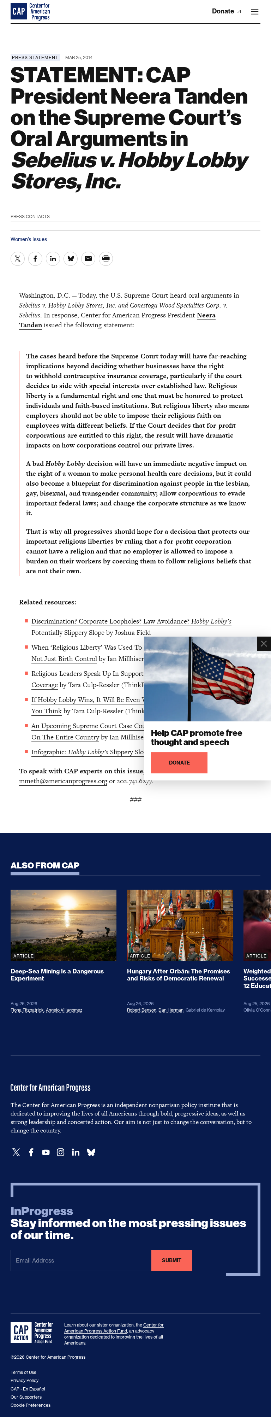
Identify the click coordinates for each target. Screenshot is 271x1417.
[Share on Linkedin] (53, 259)
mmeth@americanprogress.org (63, 781)
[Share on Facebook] (35, 259)
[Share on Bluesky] (71, 259)
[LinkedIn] (75, 1152)
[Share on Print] (106, 259)
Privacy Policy (24, 1380)
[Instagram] (60, 1152)
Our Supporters (26, 1397)
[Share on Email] (88, 259)
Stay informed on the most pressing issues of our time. (128, 1223)
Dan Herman (170, 1010)
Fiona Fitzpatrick (27, 1010)
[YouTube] (46, 1152)
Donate (224, 11)
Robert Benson (141, 1010)
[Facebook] (31, 1152)
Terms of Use (23, 1372)
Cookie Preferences (30, 1405)
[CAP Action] (34, 1332)
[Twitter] (16, 1152)
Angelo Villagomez (64, 1010)
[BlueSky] (91, 1152)
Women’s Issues (29, 239)
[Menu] (254, 11)
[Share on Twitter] (18, 259)
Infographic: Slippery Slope (90, 752)
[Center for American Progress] (19, 11)
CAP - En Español (28, 1389)
